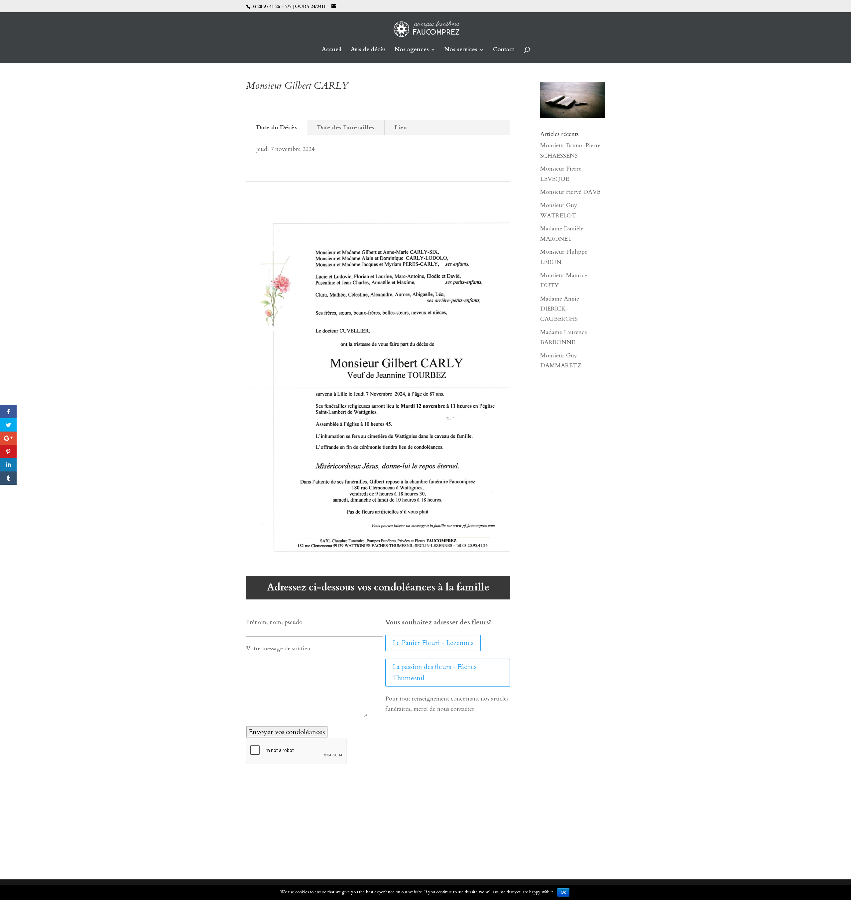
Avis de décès (368, 50)
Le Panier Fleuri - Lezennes (433, 642)
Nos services (460, 50)
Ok (563, 892)
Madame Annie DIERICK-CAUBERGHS (559, 309)
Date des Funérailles (345, 127)
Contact (503, 50)
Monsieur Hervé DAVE (570, 192)
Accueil (332, 50)
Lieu (401, 127)
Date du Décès (276, 127)
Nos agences (412, 50)
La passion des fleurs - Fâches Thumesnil (434, 672)
